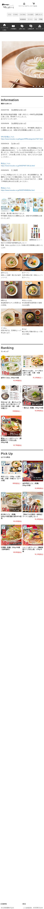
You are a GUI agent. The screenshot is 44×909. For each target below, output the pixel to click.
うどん (9, 14)
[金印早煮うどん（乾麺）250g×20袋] (32, 471)
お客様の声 (31, 28)
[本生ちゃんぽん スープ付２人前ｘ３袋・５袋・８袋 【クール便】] (32, 362)
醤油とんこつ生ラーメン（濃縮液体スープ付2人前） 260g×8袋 (11, 440)
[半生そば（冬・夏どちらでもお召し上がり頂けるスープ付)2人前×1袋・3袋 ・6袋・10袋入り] (11, 392)
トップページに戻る (4, 29)
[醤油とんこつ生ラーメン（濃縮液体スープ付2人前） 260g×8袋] (11, 426)
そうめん (15, 14)
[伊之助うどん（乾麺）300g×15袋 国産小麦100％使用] (11, 502)
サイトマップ (39, 28)
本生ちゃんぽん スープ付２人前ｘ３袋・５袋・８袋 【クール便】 (32, 373)
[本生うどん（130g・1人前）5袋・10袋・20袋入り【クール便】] (11, 467)
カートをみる (33, 6)
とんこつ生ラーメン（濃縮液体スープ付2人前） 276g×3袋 (32, 549)
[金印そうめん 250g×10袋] (11, 365)
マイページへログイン (24, 6)
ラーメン (30, 19)
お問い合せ (22, 28)
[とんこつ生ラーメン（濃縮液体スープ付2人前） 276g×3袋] (32, 535)
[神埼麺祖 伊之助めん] (8, 9)
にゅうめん (23, 14)
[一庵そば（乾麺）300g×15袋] (32, 395)
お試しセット (39, 14)
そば (36, 19)
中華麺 (40, 19)
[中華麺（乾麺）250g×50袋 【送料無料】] (11, 535)
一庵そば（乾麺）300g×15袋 (32, 408)
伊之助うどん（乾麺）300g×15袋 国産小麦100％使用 (11, 516)
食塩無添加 (23, 19)
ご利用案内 (13, 28)
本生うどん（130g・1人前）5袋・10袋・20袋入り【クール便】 (11, 478)
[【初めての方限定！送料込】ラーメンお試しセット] (32, 502)
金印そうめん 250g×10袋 (10, 378)
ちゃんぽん (30, 14)
